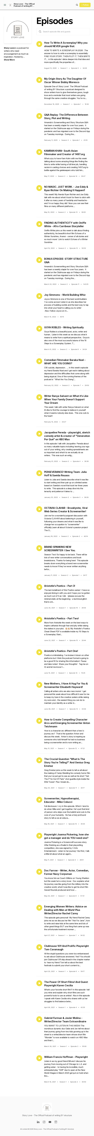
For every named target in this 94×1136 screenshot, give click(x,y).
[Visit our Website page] (56, 1122)
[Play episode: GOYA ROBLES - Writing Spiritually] (39, 329)
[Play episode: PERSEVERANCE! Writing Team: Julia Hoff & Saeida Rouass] (39, 473)
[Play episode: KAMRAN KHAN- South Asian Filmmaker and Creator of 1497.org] (39, 152)
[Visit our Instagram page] (44, 1122)
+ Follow (85, 5)
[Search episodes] (77, 4)
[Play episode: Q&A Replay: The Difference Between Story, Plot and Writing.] (39, 116)
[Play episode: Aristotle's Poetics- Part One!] (39, 652)
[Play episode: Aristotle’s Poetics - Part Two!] (39, 620)
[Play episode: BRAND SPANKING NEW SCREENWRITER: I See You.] (39, 548)
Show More (9, 60)
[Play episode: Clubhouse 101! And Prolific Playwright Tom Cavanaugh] (39, 947)
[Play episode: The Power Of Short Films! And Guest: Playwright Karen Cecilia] (39, 983)
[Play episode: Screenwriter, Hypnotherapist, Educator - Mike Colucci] (39, 800)
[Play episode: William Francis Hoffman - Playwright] (39, 1058)
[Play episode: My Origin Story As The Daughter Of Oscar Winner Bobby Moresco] (39, 80)
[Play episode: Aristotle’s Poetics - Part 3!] (39, 587)
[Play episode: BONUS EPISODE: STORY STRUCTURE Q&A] (39, 260)
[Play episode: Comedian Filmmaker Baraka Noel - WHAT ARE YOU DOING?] (39, 361)
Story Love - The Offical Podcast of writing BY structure (24, 5)
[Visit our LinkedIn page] (38, 1122)
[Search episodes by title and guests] (40, 31)
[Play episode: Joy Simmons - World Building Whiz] (39, 296)
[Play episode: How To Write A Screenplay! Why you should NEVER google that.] (39, 44)
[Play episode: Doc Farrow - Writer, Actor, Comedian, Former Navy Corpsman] (39, 872)
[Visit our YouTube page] (50, 1122)
